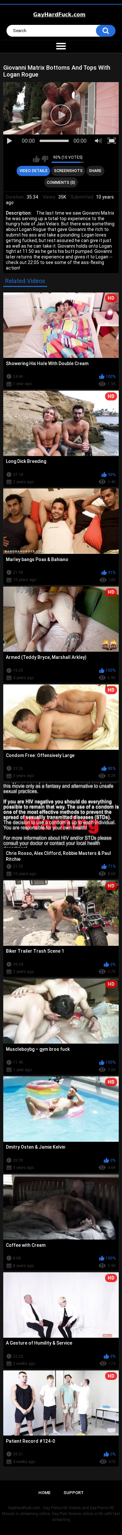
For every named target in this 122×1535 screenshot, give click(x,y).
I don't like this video (44, 159)
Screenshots (68, 170)
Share (95, 170)
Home (44, 1492)
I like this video (36, 159)
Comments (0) (61, 182)
